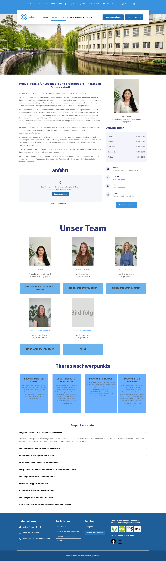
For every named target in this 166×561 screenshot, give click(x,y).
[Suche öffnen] (134, 4)
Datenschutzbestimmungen (68, 531)
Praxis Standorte (57, 17)
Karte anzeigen (60, 194)
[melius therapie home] (27, 17)
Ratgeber (78, 17)
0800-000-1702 (57, 4)
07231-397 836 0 (119, 179)
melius (45, 17)
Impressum (62, 527)
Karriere (70, 17)
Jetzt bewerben (134, 17)
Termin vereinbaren (113, 17)
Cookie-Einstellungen (66, 536)
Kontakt (88, 17)
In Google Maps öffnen (60, 204)
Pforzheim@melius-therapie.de (123, 196)
